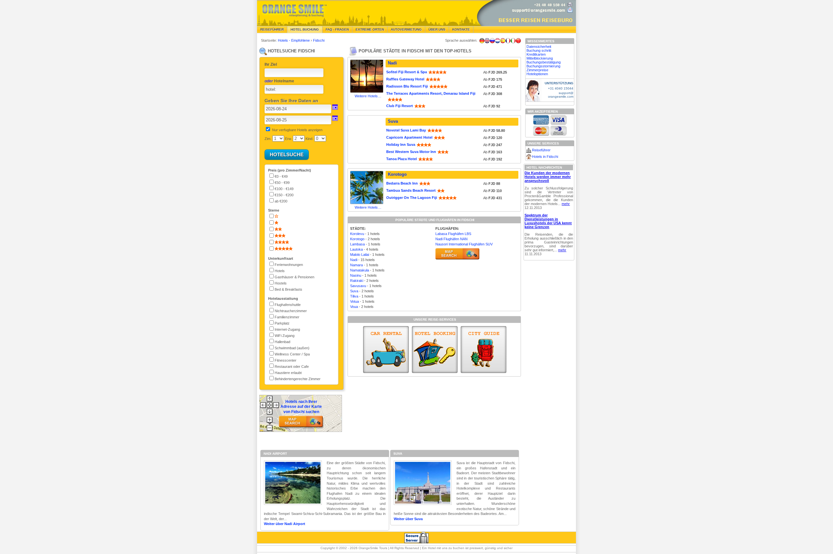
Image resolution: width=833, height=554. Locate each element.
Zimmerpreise (537, 70)
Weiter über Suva (408, 519)
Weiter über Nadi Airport (284, 524)
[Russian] (492, 40)
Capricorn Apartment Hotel (409, 137)
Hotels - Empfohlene (294, 40)
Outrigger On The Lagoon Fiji (411, 198)
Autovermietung (406, 29)
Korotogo (397, 174)
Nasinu (355, 275)
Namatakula (359, 270)
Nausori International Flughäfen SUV (464, 244)
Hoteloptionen (537, 74)
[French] (508, 40)
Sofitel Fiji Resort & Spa (406, 72)
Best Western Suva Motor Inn (411, 152)
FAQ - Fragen (337, 29)
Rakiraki (356, 281)
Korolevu (357, 234)
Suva (393, 121)
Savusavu (358, 286)
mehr (566, 204)
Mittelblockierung (539, 58)
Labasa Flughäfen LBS (453, 234)
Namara (356, 265)
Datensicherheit (538, 46)
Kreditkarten (536, 54)
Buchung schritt (538, 50)
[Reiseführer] (483, 349)
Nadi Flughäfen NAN (451, 239)
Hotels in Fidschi (545, 157)
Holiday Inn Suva (400, 144)
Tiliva (354, 296)
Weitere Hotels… (368, 96)
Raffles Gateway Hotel (405, 79)
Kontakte (461, 29)
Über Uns (437, 29)
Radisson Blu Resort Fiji (407, 86)
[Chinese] (518, 40)
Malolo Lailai (359, 254)
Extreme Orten (370, 29)
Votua (354, 301)
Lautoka (356, 249)
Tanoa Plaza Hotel (401, 159)
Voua (354, 307)
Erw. (288, 139)
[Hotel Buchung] (434, 349)
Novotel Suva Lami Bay (406, 130)
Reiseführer (272, 29)
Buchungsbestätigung (543, 62)
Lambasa (357, 244)
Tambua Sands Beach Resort (411, 190)
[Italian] (513, 40)
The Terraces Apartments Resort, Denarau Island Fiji (430, 93)
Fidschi (318, 40)
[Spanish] (502, 40)
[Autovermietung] (386, 349)
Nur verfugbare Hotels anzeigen (297, 130)
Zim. (268, 139)
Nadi (392, 63)
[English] (487, 40)
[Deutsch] (482, 40)
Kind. (309, 139)
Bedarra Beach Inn (402, 183)
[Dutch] (497, 40)
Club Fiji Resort (399, 106)
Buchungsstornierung (543, 66)
